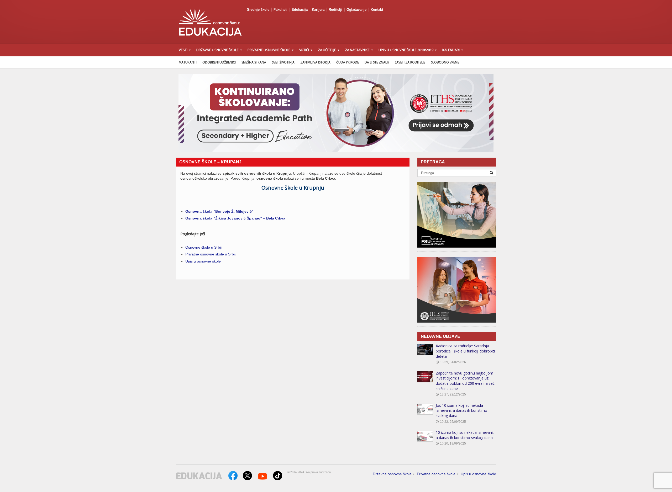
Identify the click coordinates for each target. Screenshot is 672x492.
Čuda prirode (347, 62)
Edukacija (300, 10)
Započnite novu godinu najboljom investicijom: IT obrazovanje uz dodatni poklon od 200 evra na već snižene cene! (465, 381)
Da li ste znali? (377, 62)
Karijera (318, 10)
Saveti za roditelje (410, 62)
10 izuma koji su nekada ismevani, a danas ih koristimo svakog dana (465, 435)
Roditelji (335, 10)
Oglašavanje (356, 10)
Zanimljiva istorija (315, 62)
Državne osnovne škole (392, 474)
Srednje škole (258, 10)
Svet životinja (283, 62)
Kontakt (377, 10)
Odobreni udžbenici (219, 62)
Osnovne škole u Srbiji (203, 247)
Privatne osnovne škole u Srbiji (210, 254)
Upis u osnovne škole (203, 261)
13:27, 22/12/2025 (451, 394)
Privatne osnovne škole (436, 474)
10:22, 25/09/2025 (451, 422)
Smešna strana (254, 62)
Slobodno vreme (445, 62)
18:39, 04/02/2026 (451, 362)
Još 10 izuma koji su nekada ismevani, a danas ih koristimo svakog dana (461, 410)
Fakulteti (280, 10)
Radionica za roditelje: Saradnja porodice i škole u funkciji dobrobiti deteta (465, 351)
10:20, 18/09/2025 (451, 443)
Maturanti (188, 62)
